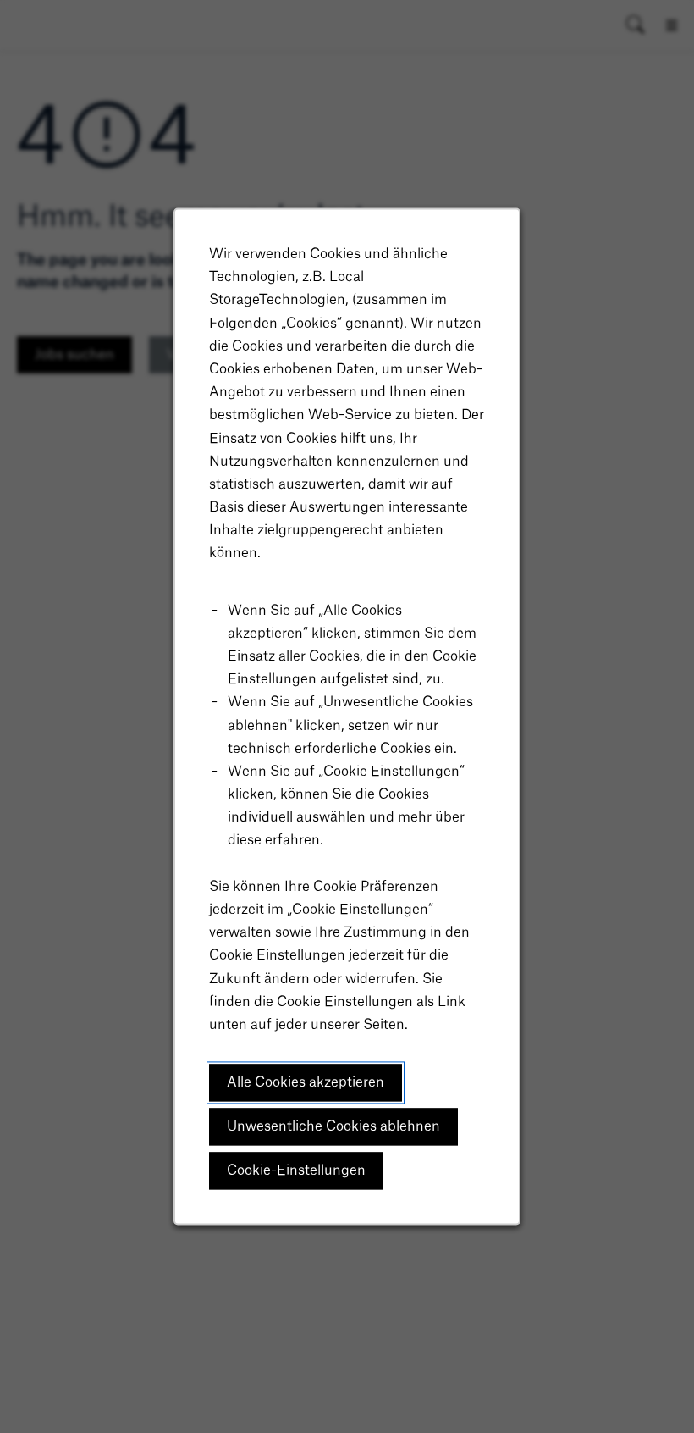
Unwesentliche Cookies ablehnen (333, 1126)
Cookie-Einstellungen (296, 1170)
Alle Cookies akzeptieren (305, 1082)
